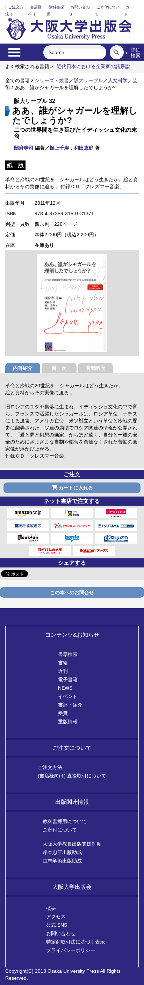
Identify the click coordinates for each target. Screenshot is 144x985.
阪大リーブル (88, 80)
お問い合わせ (60, 933)
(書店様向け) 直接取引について (72, 776)
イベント (68, 696)
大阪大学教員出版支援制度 (72, 844)
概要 (51, 908)
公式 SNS (56, 925)
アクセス (56, 916)
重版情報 (68, 721)
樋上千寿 (59, 148)
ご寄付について (60, 830)
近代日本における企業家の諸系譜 (93, 66)
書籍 (63, 662)
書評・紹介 (70, 705)
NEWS (65, 688)
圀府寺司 (24, 148)
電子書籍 (68, 679)
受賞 (63, 713)
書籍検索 (68, 654)
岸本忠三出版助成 (62, 852)
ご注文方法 (50, 767)
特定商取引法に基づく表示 (75, 942)
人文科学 (118, 80)
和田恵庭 (84, 148)
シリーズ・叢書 (52, 80)
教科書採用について (65, 821)
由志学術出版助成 (62, 860)
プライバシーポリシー (70, 950)
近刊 (63, 671)
